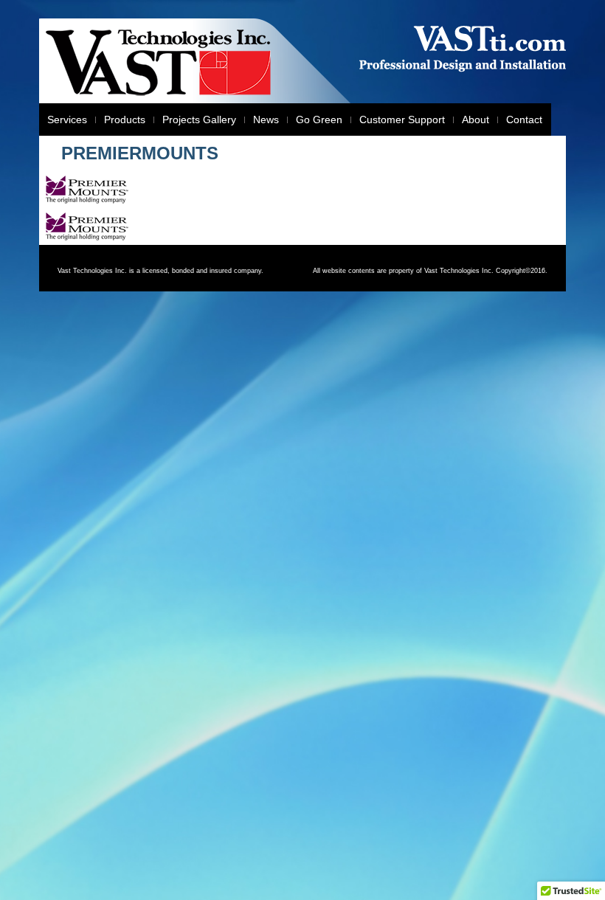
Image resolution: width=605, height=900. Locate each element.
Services (67, 119)
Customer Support (402, 119)
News (266, 119)
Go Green (319, 119)
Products (124, 119)
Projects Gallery (199, 119)
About (475, 119)
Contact (524, 119)
